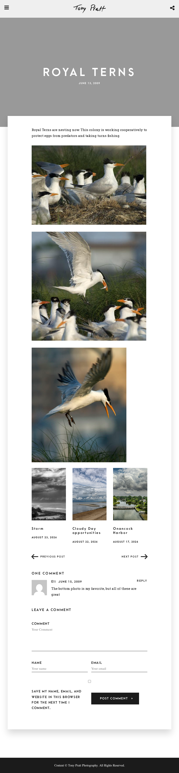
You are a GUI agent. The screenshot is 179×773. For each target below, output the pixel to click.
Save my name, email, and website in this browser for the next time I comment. (57, 700)
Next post (130, 556)
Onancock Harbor (123, 531)
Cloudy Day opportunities (86, 531)
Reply (142, 580)
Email (96, 663)
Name (37, 663)
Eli (54, 581)
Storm (38, 529)
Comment (41, 624)
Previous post (52, 556)
